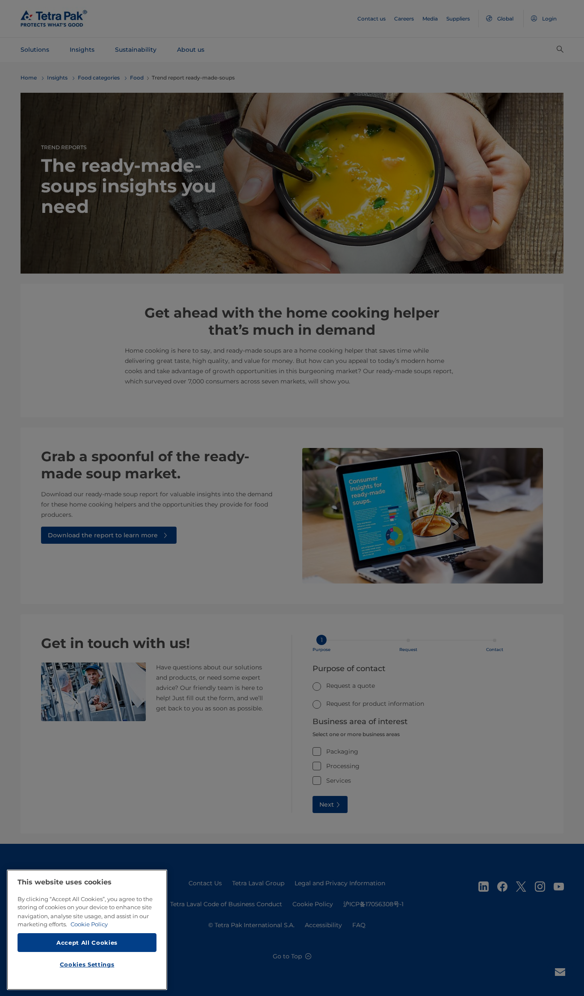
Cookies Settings (87, 964)
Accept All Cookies (87, 942)
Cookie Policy (89, 924)
